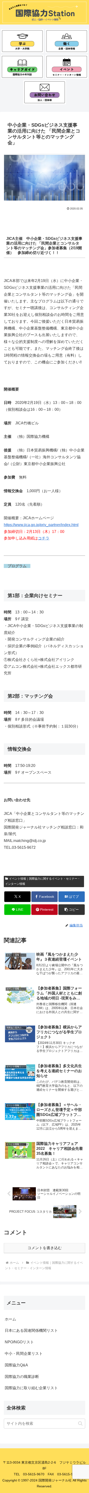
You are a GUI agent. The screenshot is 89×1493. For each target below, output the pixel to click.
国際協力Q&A (16, 1365)
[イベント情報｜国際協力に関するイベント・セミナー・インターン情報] (66, 67)
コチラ (43, 538)
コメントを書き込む (45, 1248)
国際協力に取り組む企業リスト (31, 1388)
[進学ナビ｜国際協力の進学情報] (22, 41)
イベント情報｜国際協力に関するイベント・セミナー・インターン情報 (42, 881)
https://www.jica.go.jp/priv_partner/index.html (41, 525)
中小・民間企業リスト (24, 1354)
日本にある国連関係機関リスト (31, 1330)
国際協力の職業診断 (22, 1377)
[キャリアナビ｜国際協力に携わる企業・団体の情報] (66, 41)
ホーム (10, 1319)
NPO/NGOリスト (19, 1342)
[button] (71, 909)
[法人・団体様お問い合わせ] (44, 92)
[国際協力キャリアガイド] (22, 67)
